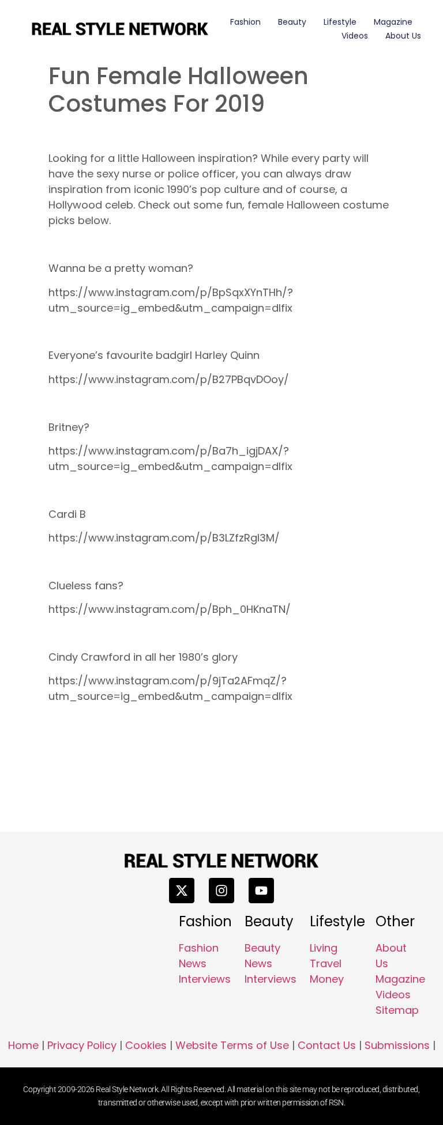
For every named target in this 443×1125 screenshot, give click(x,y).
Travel (325, 963)
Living (323, 948)
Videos (354, 35)
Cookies (146, 1045)
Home (23, 1045)
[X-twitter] (181, 890)
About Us (403, 35)
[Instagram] (221, 890)
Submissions (397, 1045)
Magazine (393, 22)
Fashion (245, 22)
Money (327, 979)
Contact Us (327, 1045)
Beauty (292, 22)
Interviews (205, 979)
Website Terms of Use (232, 1045)
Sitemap (397, 1010)
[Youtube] (261, 890)
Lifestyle (340, 22)
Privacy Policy (82, 1045)
